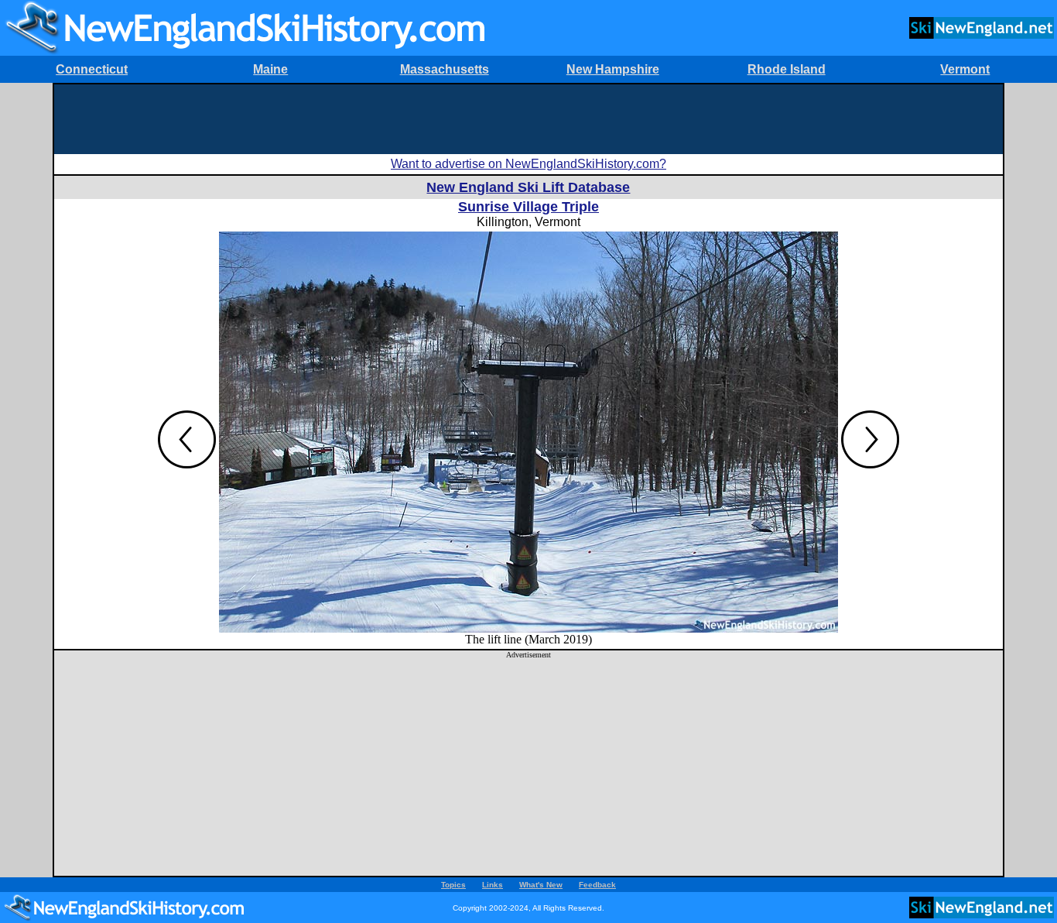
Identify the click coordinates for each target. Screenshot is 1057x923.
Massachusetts (444, 69)
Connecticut (92, 69)
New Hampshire (612, 69)
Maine (270, 69)
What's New (541, 884)
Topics (453, 884)
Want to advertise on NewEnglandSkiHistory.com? (528, 163)
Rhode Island (786, 69)
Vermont (965, 69)
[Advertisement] (528, 119)
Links (492, 884)
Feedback (597, 884)
